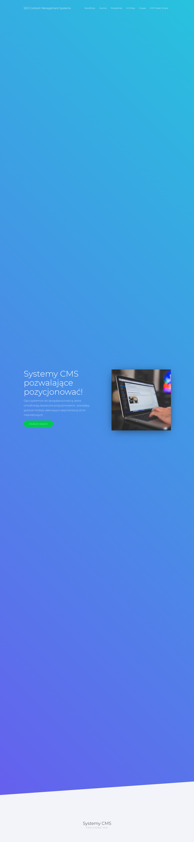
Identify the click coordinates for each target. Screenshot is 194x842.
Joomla (103, 8)
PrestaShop (116, 8)
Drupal (142, 8)
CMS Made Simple (159, 8)
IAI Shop (130, 8)
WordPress (89, 8)
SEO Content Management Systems (47, 8)
